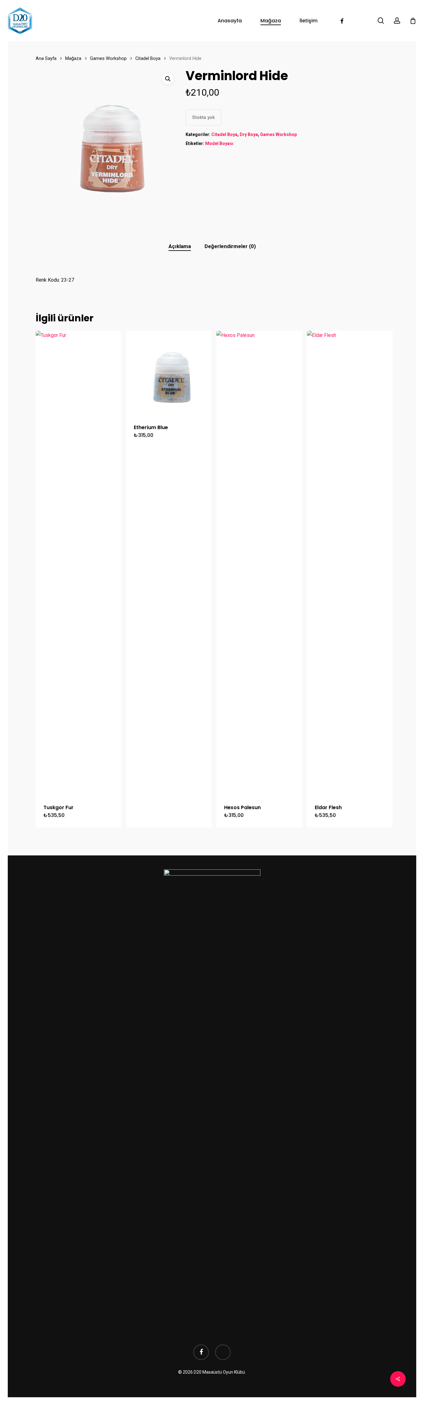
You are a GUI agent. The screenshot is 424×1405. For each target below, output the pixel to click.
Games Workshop (108, 58)
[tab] (179, 246)
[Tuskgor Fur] (78, 563)
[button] (168, 78)
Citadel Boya (147, 58)
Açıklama (180, 246)
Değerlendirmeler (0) (230, 246)
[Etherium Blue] (169, 373)
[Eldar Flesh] (350, 563)
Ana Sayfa (46, 58)
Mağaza (73, 58)
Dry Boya (249, 134)
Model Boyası (219, 143)
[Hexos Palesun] (259, 563)
